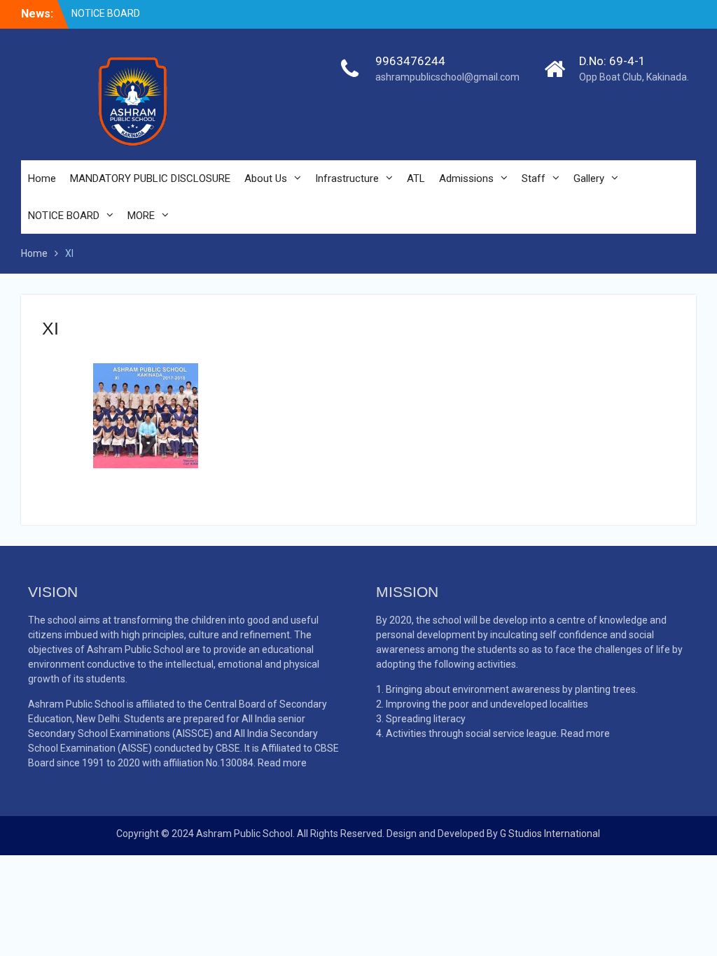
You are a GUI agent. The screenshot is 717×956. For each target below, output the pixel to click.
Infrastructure (347, 178)
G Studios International (550, 833)
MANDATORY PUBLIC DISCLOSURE (150, 178)
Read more (282, 762)
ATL (416, 178)
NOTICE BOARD (105, 13)
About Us (265, 178)
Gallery (588, 178)
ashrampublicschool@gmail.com (447, 77)
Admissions (466, 178)
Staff (533, 178)
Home (42, 178)
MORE (141, 215)
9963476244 (410, 61)
